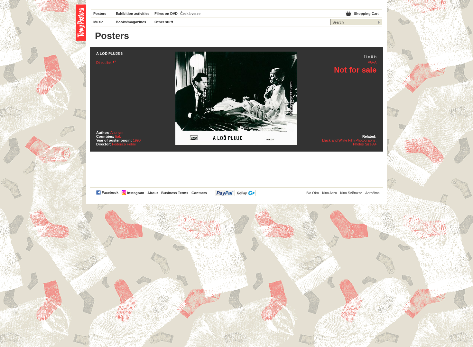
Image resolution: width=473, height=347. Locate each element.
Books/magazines (131, 22)
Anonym (116, 132)
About (152, 193)
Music (98, 22)
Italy (118, 136)
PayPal (235, 193)
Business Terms (174, 193)
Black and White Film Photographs (349, 140)
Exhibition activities (132, 13)
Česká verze (190, 13)
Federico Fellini (123, 144)
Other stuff (163, 22)
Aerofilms (372, 193)
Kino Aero (329, 193)
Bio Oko (312, 193)
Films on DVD (166, 13)
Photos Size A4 (364, 144)
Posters (99, 13)
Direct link (104, 62)
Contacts (199, 193)
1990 (137, 140)
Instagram (135, 193)
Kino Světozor (351, 193)
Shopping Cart (366, 13)
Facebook (110, 192)
